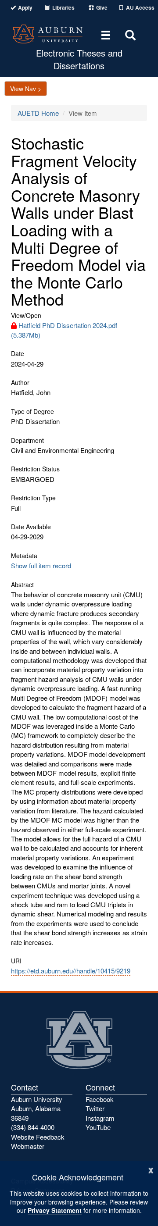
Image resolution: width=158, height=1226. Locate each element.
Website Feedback (38, 1136)
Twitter (95, 1108)
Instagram (100, 1118)
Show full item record (41, 565)
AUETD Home (38, 113)
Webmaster (27, 1146)
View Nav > (25, 88)
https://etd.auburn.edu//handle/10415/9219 (70, 970)
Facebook (100, 1099)
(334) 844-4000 (32, 1127)
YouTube (98, 1127)
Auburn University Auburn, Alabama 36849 (36, 1108)
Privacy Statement (55, 1210)
